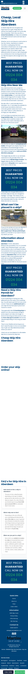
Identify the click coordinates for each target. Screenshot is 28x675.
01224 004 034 (5, 201)
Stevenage (4, 668)
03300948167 (17, 8)
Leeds (25, 660)
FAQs (14, 604)
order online (7, 111)
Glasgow (16, 668)
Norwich (22, 663)
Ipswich (11, 668)
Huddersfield (4, 665)
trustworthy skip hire (13, 334)
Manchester (15, 663)
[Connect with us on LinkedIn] (15, 634)
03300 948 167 (14, 628)
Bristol (9, 663)
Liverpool (3, 663)
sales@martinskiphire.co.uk (14, 630)
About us (14, 601)
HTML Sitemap (14, 618)
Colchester (23, 665)
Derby (17, 665)
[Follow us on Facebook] (13, 634)
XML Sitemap (14, 621)
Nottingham (12, 660)
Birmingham (4, 660)
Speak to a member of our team (10, 233)
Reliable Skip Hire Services (13, 649)
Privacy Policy (14, 616)
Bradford (11, 665)
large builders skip (7, 117)
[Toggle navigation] (25, 8)
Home (3, 649)
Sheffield (19, 660)
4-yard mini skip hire (15, 103)
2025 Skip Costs (14, 613)
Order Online (8, 672)
